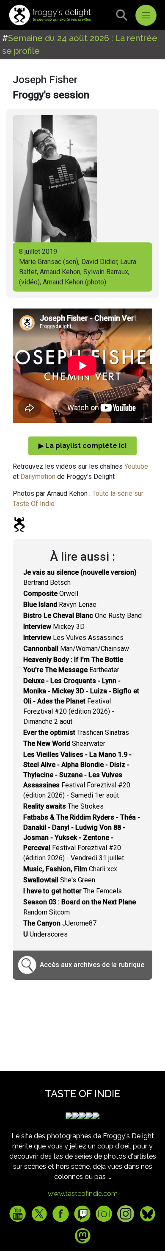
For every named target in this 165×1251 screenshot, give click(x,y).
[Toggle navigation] (146, 15)
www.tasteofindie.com (83, 1194)
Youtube (136, 466)
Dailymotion (37, 477)
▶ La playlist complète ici (82, 446)
